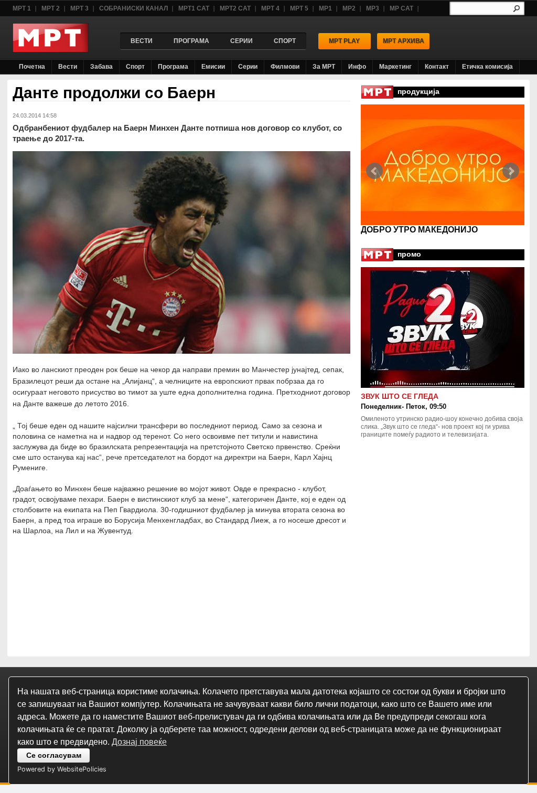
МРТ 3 (79, 8)
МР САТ (401, 8)
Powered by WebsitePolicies (61, 769)
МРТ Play (344, 41)
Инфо (357, 66)
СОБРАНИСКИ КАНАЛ (133, 8)
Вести (67, 66)
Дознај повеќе (139, 741)
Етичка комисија (487, 66)
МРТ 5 (299, 8)
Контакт (437, 66)
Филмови (285, 66)
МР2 (349, 8)
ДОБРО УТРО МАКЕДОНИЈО (419, 229)
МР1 (325, 8)
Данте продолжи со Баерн (114, 92)
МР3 (372, 8)
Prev (374, 171)
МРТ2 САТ (235, 8)
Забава (101, 66)
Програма (173, 66)
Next (510, 171)
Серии (247, 66)
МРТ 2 (50, 8)
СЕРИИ (241, 41)
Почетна (32, 66)
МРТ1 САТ (193, 8)
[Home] (51, 49)
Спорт (135, 66)
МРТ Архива (403, 41)
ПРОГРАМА (191, 41)
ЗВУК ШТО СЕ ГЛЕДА (399, 396)
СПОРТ (285, 41)
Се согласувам (53, 755)
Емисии (213, 66)
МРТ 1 (22, 8)
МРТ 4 (270, 8)
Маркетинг (395, 66)
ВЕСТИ (142, 41)
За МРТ (324, 66)
